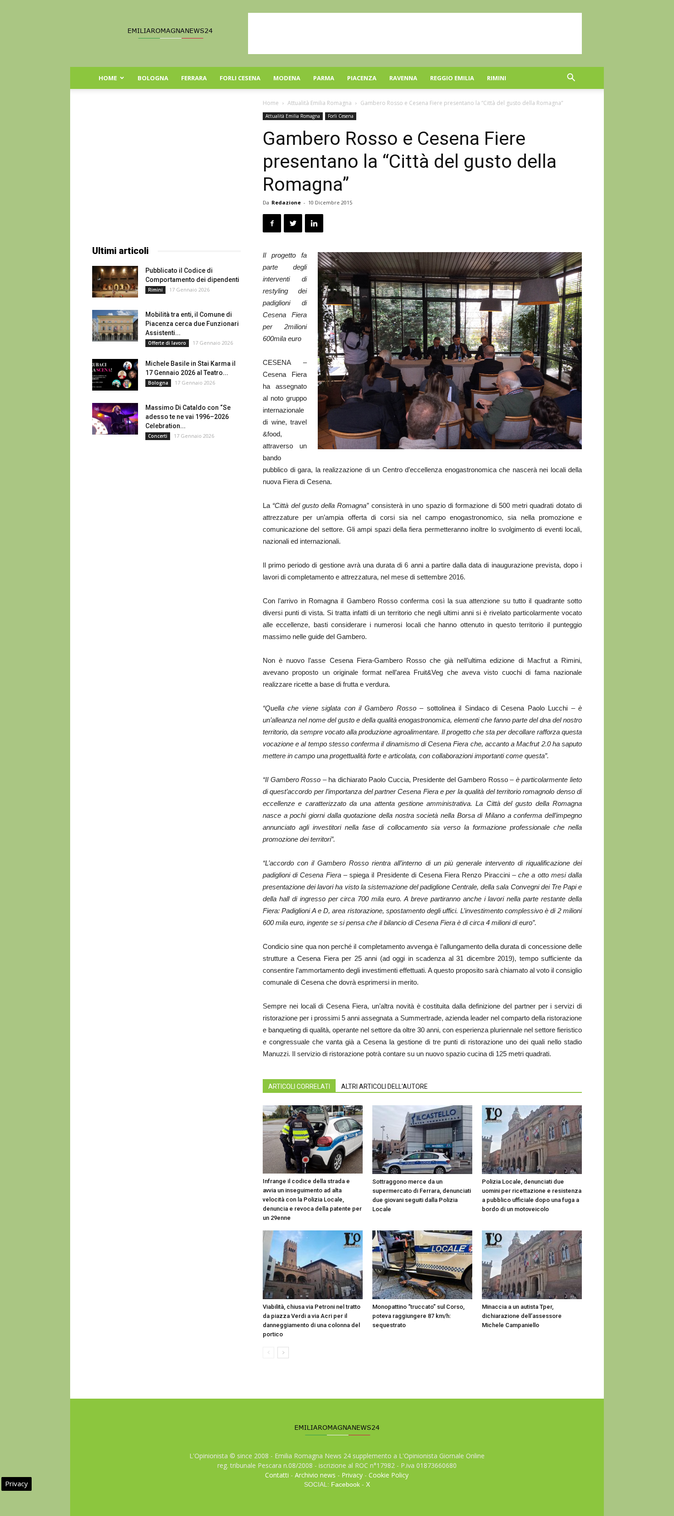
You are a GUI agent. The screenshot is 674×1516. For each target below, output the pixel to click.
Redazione (286, 202)
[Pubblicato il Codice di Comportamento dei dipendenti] (115, 282)
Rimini (496, 78)
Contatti (277, 1475)
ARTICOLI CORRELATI (299, 1086)
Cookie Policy (389, 1475)
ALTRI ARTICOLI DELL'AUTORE (384, 1086)
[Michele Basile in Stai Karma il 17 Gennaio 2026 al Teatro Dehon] (115, 375)
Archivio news (315, 1475)
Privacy (352, 1475)
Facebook (345, 1484)
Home (108, 78)
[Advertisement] (415, 33)
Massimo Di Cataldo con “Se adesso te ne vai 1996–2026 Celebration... (188, 417)
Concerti (157, 436)
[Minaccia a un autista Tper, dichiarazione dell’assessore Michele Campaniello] (532, 1264)
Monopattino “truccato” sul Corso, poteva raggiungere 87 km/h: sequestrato (418, 1316)
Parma (323, 78)
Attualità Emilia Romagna (319, 103)
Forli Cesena (240, 78)
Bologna (153, 78)
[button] (571, 78)
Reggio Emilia (452, 78)
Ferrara (194, 78)
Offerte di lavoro (167, 343)
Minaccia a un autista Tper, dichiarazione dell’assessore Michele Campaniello (522, 1316)
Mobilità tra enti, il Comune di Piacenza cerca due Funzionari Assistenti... (192, 323)
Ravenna (403, 78)
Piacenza (361, 78)
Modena (286, 78)
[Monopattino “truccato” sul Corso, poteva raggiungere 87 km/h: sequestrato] (422, 1264)
